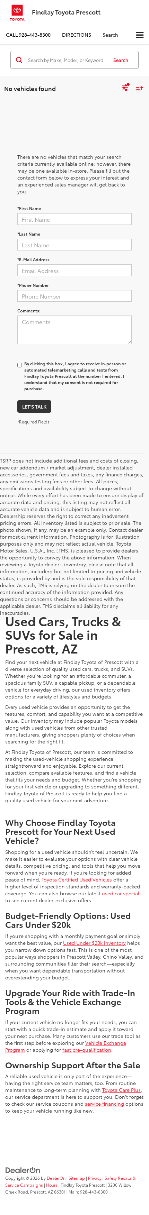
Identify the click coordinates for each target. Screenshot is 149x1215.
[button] (28, 35)
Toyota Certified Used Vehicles (77, 879)
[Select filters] (125, 88)
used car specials (122, 893)
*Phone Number (33, 285)
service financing (104, 1103)
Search (120, 60)
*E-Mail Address (33, 259)
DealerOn (56, 1178)
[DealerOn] (23, 1169)
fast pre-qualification (86, 1049)
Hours (52, 1185)
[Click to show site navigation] (140, 35)
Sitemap (77, 1178)
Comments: (29, 310)
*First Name (29, 208)
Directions (76, 34)
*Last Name (28, 234)
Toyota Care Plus (121, 1089)
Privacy (95, 1178)
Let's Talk (34, 406)
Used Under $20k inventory (94, 942)
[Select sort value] (137, 89)
